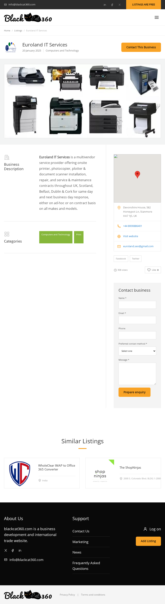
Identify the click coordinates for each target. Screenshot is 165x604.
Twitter (135, 258)
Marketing (80, 541)
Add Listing (148, 541)
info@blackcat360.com (26, 560)
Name (122, 297)
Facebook (121, 258)
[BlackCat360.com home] (28, 17)
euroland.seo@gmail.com (138, 246)
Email (122, 313)
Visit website (130, 236)
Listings (18, 30)
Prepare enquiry (134, 392)
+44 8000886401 (132, 226)
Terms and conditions (93, 594)
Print (78, 234)
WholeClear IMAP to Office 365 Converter (56, 467)
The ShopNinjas (130, 467)
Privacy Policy (67, 594)
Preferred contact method (133, 343)
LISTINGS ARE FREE (143, 4)
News (76, 552)
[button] (137, 174)
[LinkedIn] (104, 5)
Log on (155, 529)
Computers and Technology (55, 234)
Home (7, 30)
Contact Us (80, 531)
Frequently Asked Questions (86, 566)
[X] (119, 5)
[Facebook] (112, 5)
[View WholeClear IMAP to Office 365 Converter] (19, 473)
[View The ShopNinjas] (101, 473)
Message (124, 359)
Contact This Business (141, 47)
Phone (122, 328)
